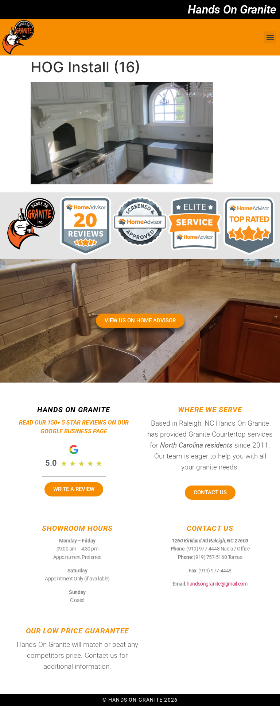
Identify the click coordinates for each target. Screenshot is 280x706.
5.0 (51, 463)
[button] (270, 37)
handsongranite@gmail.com (217, 584)
